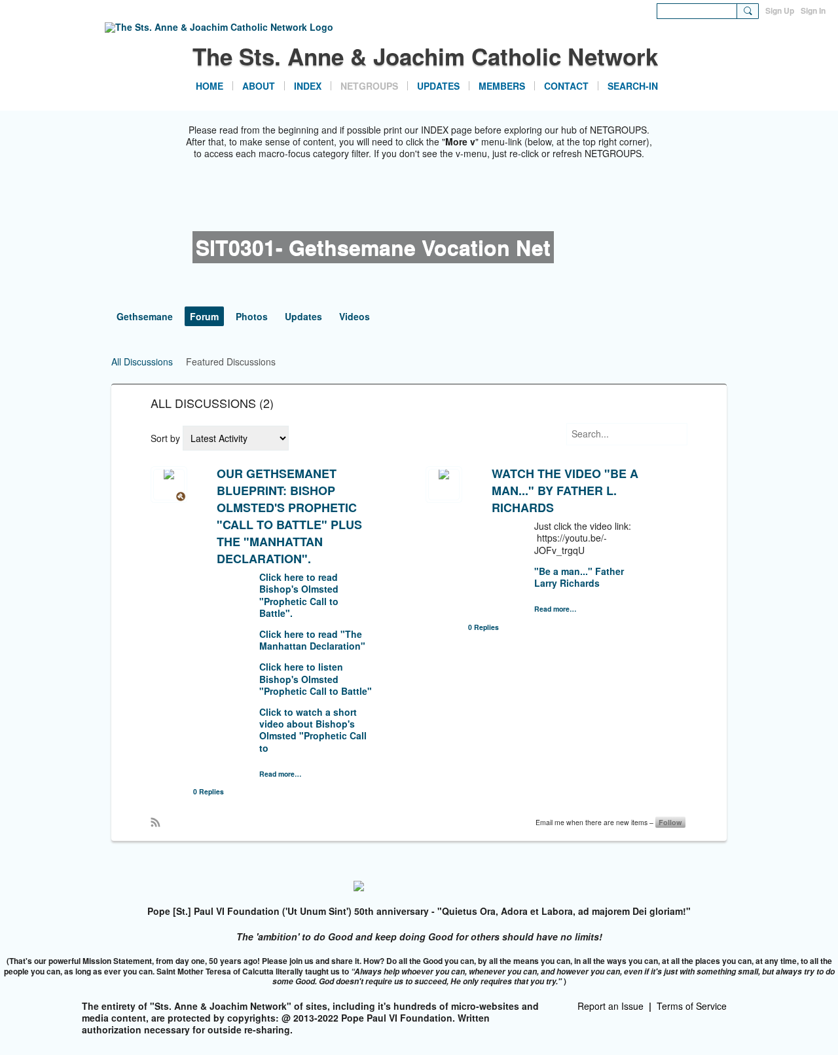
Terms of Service (692, 1005)
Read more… (280, 774)
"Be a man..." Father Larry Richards (579, 577)
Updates (303, 316)
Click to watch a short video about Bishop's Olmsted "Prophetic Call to (313, 729)
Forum (204, 316)
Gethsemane (145, 316)
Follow (670, 822)
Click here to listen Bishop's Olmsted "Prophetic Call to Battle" (315, 678)
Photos (252, 316)
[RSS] (155, 821)
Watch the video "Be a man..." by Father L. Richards (565, 490)
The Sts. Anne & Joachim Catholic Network (425, 56)
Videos (354, 316)
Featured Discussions (231, 361)
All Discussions (142, 361)
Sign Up (779, 10)
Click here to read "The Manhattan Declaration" (312, 639)
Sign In (813, 10)
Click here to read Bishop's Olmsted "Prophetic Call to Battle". (298, 595)
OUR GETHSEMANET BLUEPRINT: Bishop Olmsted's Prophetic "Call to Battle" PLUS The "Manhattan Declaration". (289, 516)
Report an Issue (610, 1005)
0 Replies (208, 791)
